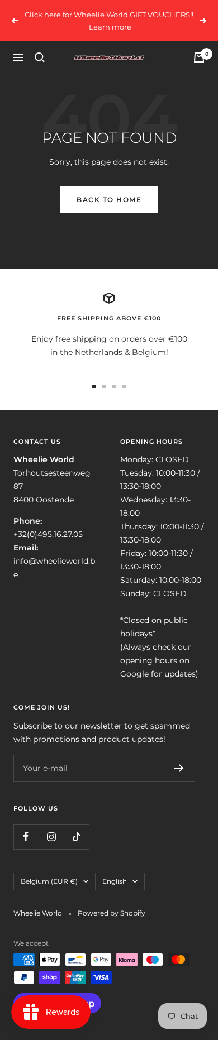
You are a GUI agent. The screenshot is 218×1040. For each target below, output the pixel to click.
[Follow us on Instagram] (51, 836)
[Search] (40, 57)
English (114, 881)
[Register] (179, 768)
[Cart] (199, 57)
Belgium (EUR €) (49, 881)
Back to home (109, 199)
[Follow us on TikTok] (76, 836)
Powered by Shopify (111, 913)
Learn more (110, 26)
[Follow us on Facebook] (26, 836)
